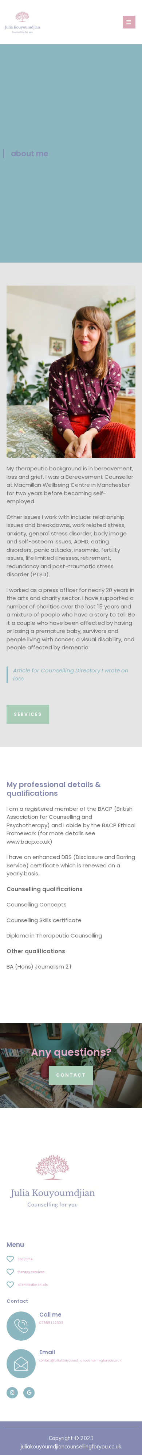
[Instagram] (12, 1392)
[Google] (29, 1392)
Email (47, 1352)
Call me (50, 1314)
